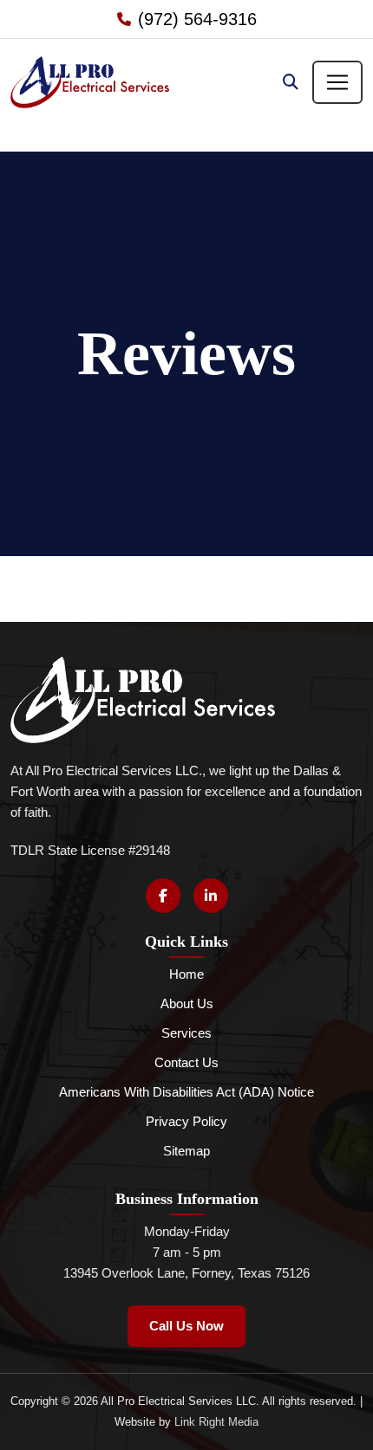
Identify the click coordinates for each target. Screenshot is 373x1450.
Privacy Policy (186, 1121)
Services (186, 1033)
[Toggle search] (290, 82)
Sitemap (186, 1150)
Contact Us (186, 1062)
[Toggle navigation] (337, 82)
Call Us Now (186, 1325)
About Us (186, 1003)
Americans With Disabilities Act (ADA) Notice (186, 1091)
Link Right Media (216, 1421)
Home (186, 974)
